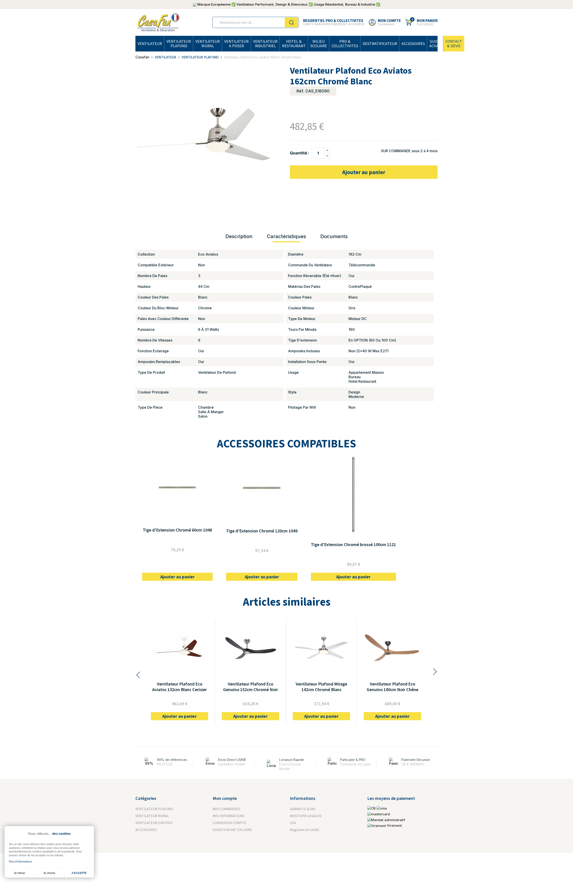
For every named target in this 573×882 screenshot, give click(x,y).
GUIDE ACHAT (435, 43)
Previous (137, 675)
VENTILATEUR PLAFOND (179, 43)
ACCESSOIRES (413, 43)
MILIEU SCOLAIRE (318, 43)
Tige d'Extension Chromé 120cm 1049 (261, 531)
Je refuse (19, 873)
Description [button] (238, 236)
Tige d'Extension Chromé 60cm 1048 (177, 530)
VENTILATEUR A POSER (236, 43)
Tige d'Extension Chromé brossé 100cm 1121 (353, 544)
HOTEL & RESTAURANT (294, 43)
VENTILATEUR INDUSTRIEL (265, 43)
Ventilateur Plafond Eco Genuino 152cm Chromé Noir (250, 686)
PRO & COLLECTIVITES (344, 43)
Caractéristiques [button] (286, 236)
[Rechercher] (291, 22)
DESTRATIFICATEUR (380, 43)
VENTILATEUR (150, 43)
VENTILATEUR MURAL (207, 43)
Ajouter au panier (363, 172)
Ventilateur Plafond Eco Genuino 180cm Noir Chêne (392, 686)
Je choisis (49, 873)
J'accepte (79, 873)
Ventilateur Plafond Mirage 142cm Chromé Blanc (321, 686)
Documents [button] (334, 236)
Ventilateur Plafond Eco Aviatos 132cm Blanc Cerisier (179, 686)
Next (435, 671)
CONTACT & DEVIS (453, 43)
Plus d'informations (20, 861)
